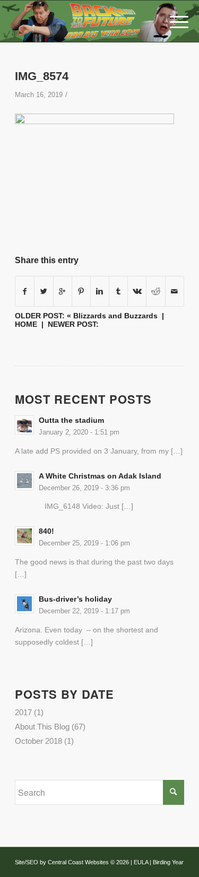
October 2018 (38, 740)
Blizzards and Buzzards (115, 315)
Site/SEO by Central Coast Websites (62, 862)
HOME (26, 324)
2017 (23, 712)
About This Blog (42, 726)
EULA (141, 862)
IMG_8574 (41, 76)
